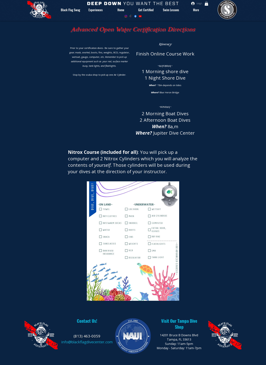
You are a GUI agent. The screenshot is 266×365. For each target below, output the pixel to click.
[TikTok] (130, 16)
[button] (206, 3)
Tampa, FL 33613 (179, 339)
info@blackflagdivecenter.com (87, 341)
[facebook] (135, 16)
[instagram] (125, 16)
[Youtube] (140, 16)
